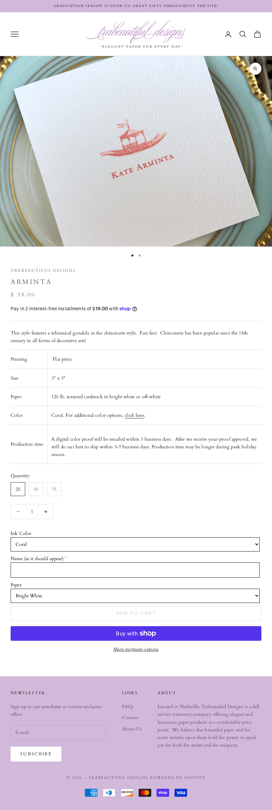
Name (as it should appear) (37, 558)
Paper (16, 585)
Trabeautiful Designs (43, 270)
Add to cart (136, 613)
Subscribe (36, 754)
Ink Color (21, 533)
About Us (132, 729)
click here (134, 415)
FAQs (128, 706)
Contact (130, 717)
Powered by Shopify (177, 777)
